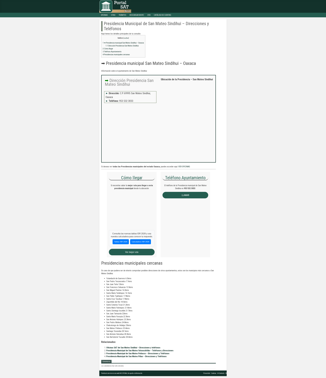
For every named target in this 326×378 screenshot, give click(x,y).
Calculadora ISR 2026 (140, 242)
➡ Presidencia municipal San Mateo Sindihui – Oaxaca (123, 43)
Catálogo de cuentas (162, 15)
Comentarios (106, 361)
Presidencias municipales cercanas (116, 54)
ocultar (126, 38)
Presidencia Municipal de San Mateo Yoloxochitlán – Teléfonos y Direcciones (139, 350)
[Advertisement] (187, 101)
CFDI (149, 15)
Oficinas (104, 15)
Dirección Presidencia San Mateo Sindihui (122, 46)
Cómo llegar (108, 49)
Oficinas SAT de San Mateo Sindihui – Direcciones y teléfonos (133, 347)
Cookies (213, 373)
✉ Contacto (220, 373)
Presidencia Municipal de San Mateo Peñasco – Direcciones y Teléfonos (137, 353)
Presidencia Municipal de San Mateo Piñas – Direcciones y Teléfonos (136, 356)
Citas (113, 15)
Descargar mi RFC (137, 15)
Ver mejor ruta (131, 252)
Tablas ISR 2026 (120, 242)
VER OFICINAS (184, 166)
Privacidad (206, 373)
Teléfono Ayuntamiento (112, 51)
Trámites (122, 15)
